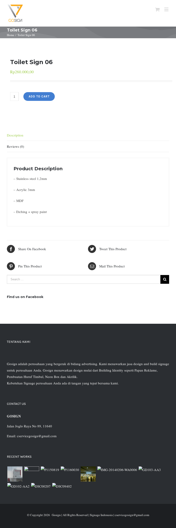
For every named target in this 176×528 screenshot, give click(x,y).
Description (15, 135)
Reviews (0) (15, 146)
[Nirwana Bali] (31, 474)
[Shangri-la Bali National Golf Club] (18, 486)
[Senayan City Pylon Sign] (62, 486)
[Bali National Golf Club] (149, 470)
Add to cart (39, 96)
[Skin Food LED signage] (88, 474)
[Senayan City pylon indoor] (41, 486)
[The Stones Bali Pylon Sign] (49, 470)
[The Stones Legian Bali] (69, 470)
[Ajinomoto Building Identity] (15, 474)
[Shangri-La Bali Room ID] (117, 470)
